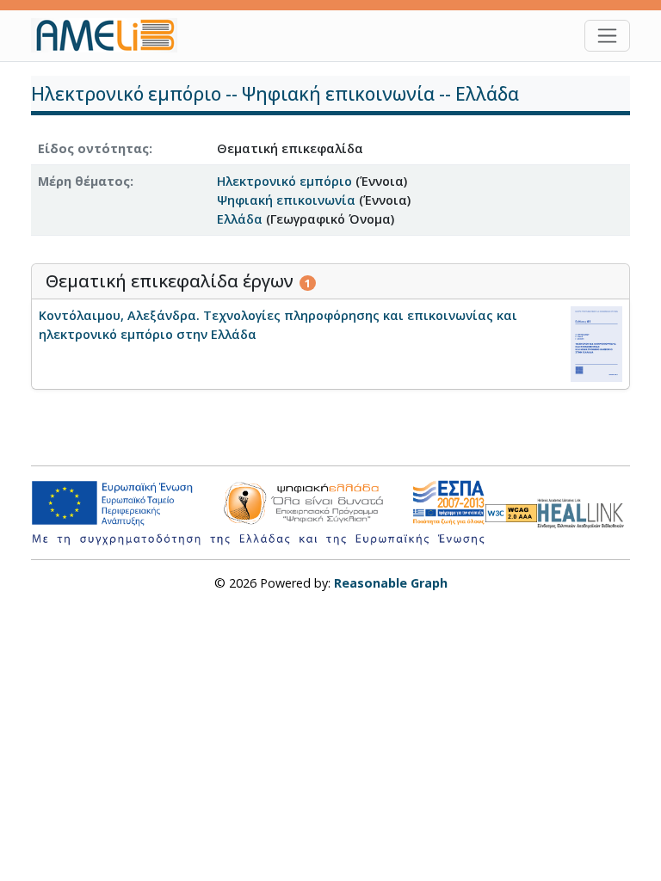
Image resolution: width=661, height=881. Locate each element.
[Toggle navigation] (607, 36)
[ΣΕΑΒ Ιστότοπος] (583, 511)
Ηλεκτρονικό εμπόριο (284, 181)
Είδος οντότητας (93, 148)
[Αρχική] (111, 35)
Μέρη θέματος (84, 181)
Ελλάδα (240, 219)
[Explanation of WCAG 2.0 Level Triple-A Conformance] (511, 512)
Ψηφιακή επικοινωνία (286, 200)
